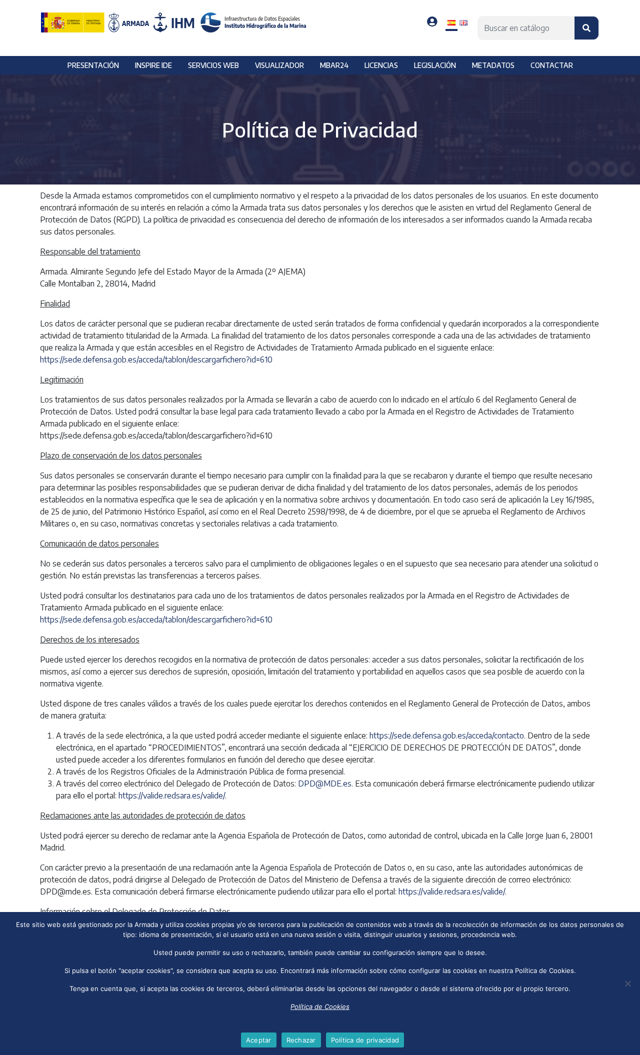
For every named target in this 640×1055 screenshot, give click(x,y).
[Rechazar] (627, 983)
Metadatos (493, 65)
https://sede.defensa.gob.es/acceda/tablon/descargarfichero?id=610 (156, 359)
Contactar (551, 65)
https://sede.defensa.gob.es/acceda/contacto (447, 735)
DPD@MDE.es (325, 783)
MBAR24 (334, 65)
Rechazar (301, 1040)
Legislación (435, 65)
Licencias (381, 65)
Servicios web (213, 65)
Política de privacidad (320, 1024)
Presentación (93, 65)
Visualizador (279, 65)
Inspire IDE (153, 65)
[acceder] (432, 22)
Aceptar (259, 1040)
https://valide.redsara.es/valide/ (171, 795)
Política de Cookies (320, 1006)
